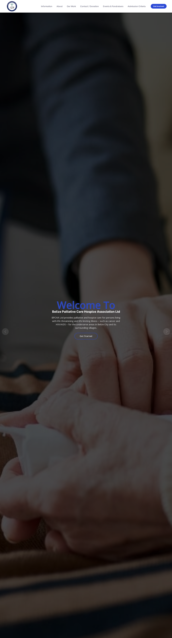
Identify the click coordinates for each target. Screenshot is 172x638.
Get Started (86, 336)
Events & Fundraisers (113, 6)
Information (46, 6)
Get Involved (158, 6)
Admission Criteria (137, 6)
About (60, 6)
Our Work (71, 6)
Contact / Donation (89, 6)
